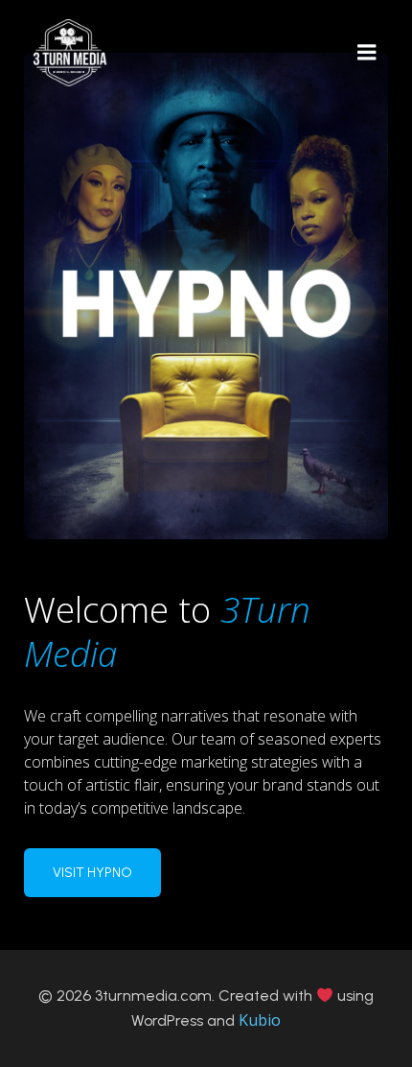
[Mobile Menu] (367, 52)
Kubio (260, 1020)
